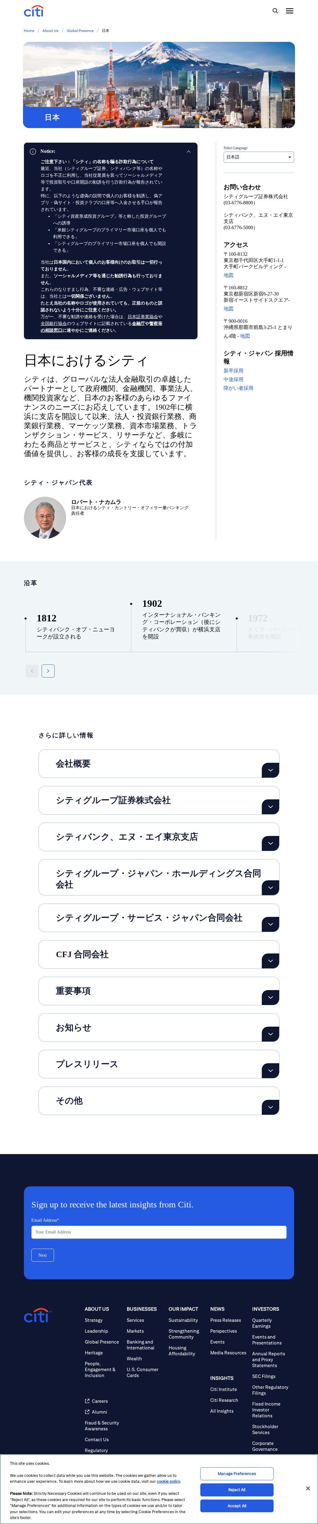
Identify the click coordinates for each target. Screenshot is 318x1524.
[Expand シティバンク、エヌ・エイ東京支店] (270, 843)
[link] (111, 151)
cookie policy (168, 1481)
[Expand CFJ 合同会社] (270, 960)
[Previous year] (32, 671)
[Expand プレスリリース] (270, 1070)
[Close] (308, 1488)
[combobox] (259, 157)
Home (29, 30)
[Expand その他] (270, 1107)
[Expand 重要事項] (270, 997)
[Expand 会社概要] (270, 770)
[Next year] (48, 671)
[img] (275, 11)
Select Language (236, 148)
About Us (50, 30)
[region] (159, 1489)
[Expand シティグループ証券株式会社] (270, 806)
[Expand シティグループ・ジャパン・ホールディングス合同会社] (270, 887)
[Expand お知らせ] (270, 1034)
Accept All (237, 1506)
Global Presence (80, 30)
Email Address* (45, 1220)
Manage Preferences (237, 1474)
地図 (229, 275)
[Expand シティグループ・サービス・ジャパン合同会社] (270, 924)
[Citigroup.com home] (38, 1315)
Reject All (236, 1489)
